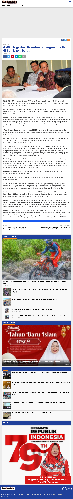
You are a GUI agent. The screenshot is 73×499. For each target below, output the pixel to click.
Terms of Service (48, 494)
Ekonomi (11, 53)
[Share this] (5, 56)
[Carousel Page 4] (68, 364)
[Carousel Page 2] (66, 364)
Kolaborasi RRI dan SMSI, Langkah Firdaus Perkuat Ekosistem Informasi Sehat (39, 402)
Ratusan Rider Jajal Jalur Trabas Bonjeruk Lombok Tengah (32, 309)
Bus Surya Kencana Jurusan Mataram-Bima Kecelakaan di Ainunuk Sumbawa (55, 227)
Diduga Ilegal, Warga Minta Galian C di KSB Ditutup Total (31, 412)
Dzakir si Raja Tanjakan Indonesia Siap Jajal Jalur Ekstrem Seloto (34, 299)
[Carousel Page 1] (65, 364)
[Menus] (69, 2)
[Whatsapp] (20, 56)
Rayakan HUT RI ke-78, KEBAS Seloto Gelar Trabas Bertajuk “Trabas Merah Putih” (40, 316)
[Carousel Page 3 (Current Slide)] (67, 364)
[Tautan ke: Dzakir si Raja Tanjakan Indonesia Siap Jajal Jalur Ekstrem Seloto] (7, 302)
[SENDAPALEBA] (9, 2)
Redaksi (58, 494)
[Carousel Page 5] (70, 364)
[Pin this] (12, 56)
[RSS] (68, 40)
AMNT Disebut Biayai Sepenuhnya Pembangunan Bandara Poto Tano (14, 227)
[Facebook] (62, 40)
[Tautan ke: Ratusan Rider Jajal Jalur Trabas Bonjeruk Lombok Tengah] (7, 310)
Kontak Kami (5, 496)
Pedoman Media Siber (34, 494)
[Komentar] (24, 56)
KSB (15, 53)
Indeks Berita (21, 494)
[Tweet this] (8, 56)
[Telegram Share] (16, 56)
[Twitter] (65, 40)
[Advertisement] (36, 22)
